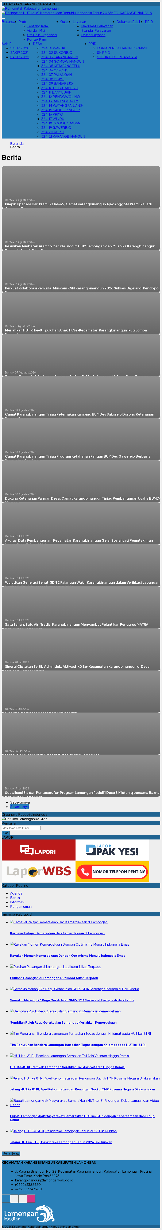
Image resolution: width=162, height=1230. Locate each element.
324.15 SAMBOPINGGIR (60, 110)
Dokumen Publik (129, 21)
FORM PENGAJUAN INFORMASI (122, 48)
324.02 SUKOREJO (56, 52)
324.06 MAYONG (55, 70)
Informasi (17, 902)
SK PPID (103, 52)
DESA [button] (37, 43)
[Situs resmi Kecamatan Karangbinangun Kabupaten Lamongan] (6, 1201)
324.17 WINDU (52, 118)
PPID (149, 21)
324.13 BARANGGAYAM (59, 101)
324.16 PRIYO (52, 114)
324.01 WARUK (53, 48)
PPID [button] (92, 43)
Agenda (16, 893)
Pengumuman (21, 906)
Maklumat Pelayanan (97, 26)
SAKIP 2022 (19, 57)
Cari (5, 832)
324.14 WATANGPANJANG (62, 105)
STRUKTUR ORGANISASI (117, 57)
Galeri (64, 21)
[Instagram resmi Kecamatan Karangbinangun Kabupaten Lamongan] (31, 1201)
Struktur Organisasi (42, 35)
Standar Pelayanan (96, 30)
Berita (15, 897)
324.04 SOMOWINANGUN (62, 61)
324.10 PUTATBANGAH (59, 88)
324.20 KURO (52, 132)
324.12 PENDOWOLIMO (60, 96)
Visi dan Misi (36, 30)
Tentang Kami (38, 26)
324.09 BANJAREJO (57, 83)
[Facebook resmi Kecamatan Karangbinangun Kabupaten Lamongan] (23, 1201)
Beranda (8, 21)
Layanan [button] (79, 21)
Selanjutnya (19, 806)
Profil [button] (23, 21)
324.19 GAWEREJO (56, 127)
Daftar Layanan (93, 35)
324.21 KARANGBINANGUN (63, 136)
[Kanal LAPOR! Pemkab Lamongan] (14, 1201)
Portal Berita (11, 1153)
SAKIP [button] (7, 43)
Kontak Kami (37, 39)
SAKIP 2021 (19, 52)
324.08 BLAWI (52, 79)
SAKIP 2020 (20, 48)
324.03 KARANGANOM (59, 57)
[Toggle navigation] (3, 18)
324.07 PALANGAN (56, 74)
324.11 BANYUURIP (56, 92)
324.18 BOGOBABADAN (60, 123)
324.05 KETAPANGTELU (60, 65)
